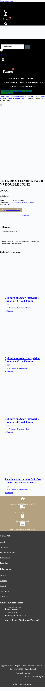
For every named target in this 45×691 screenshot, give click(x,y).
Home (2, 96)
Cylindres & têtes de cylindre (15, 98)
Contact (3, 586)
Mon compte (4, 591)
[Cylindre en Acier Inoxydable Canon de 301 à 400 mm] (25, 334)
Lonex (9, 204)
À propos (3, 581)
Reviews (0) (24, 215)
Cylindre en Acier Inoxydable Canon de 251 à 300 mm (22, 299)
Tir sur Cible (4, 547)
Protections (4, 563)
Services (3, 575)
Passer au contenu (6, 1)
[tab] (25, 215)
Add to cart (9, 311)
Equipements (5, 558)
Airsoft (8, 96)
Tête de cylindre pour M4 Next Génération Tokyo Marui (23, 481)
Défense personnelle (7, 552)
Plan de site (4, 596)
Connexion (6, 64)
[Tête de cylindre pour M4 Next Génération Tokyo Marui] (25, 455)
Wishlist (3, 55)
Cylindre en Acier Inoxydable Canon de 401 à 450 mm (22, 420)
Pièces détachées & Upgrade (22, 96)
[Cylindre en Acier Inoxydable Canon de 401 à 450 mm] (25, 394)
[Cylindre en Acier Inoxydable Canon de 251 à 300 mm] (25, 273)
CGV (27, 677)
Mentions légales (38, 677)
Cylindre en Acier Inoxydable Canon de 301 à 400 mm (22, 360)
